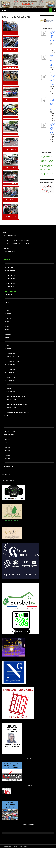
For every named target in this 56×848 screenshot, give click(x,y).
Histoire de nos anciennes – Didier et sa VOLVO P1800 (17, 240)
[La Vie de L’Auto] (6, 790)
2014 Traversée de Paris (12, 399)
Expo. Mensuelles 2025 (10, 264)
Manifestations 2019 (10, 364)
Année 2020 (7, 442)
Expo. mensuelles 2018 (10, 283)
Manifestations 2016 (10, 372)
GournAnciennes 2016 (12, 375)
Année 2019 (7, 445)
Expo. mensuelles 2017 (10, 286)
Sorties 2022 (8, 315)
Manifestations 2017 (10, 369)
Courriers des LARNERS (9, 426)
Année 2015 (7, 455)
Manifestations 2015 (10, 380)
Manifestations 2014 (10, 391)
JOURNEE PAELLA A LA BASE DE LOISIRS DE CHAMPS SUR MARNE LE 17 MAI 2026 (46, 165)
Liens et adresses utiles (9, 466)
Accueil (4, 229)
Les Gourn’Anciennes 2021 (13, 356)
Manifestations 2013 (10, 401)
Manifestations (7, 350)
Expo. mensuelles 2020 (10, 278)
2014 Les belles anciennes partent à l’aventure (17, 396)
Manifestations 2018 (10, 367)
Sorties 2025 (8, 307)
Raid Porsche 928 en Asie (9, 254)
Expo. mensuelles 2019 (10, 281)
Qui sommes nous (6, 469)
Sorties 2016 (8, 334)
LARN (4, 10)
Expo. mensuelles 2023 (10, 270)
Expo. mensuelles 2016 (10, 289)
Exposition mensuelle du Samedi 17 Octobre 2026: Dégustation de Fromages (52, 80)
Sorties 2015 (8, 337)
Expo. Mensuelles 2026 (10, 262)
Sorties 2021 (8, 318)
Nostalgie (6, 415)
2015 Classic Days (10, 388)
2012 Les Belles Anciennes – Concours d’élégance (18, 412)
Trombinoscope (6, 474)
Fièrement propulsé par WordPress (20, 846)
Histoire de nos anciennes (10, 235)
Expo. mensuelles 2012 (10, 299)
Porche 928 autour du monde (11, 251)
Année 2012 (7, 463)
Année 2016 (7, 453)
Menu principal (54, 10)
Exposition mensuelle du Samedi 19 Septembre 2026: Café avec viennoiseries (52, 36)
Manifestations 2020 (10, 358)
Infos (3, 423)
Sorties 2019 (8, 326)
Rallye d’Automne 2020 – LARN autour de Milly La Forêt (19, 324)
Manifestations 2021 (10, 353)
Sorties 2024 (8, 310)
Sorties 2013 (8, 342)
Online (5, 828)
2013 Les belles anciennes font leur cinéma (17, 404)
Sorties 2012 (8, 345)
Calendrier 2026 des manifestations (12, 428)
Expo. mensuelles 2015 (10, 291)
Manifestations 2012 (10, 410)
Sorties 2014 (8, 340)
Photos (4, 256)
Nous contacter (6, 471)
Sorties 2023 (8, 313)
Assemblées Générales (9, 434)
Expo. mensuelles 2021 (10, 275)
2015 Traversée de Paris (12, 385)
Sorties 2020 (8, 321)
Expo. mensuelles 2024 (10, 267)
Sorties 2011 (8, 348)
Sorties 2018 (8, 329)
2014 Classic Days (10, 393)
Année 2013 (7, 461)
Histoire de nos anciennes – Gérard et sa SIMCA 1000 (17, 243)
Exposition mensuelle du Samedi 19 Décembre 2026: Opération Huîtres (52, 128)
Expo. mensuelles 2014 (10, 294)
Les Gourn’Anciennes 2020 (13, 361)
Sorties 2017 (8, 332)
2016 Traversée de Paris (12, 377)
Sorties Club (7, 302)
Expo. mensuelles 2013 (10, 297)
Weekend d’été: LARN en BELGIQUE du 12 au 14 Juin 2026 (46, 160)
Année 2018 (7, 447)
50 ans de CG (6, 248)
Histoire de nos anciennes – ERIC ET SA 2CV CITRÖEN (16, 246)
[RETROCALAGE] (12, 771)
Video (6, 420)
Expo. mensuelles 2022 (10, 272)
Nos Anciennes (5, 232)
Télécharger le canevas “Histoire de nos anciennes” (17, 237)
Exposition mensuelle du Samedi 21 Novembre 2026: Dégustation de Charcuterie (52, 103)
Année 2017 (7, 450)
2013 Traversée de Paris (12, 407)
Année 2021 (7, 439)
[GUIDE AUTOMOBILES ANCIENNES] (10, 810)
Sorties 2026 (8, 305)
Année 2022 (7, 436)
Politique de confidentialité (7, 846)
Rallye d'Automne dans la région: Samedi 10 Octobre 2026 (51, 60)
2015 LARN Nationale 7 (12, 383)
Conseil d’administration (10, 431)
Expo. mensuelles (8, 259)
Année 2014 (7, 458)
